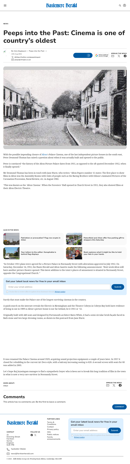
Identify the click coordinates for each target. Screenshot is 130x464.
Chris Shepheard (20, 51)
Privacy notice (60, 292)
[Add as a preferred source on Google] (102, 55)
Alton (44, 154)
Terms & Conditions (51, 423)
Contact (50, 427)
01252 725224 (20, 449)
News (5, 24)
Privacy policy (53, 429)
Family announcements (53, 438)
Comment (119, 407)
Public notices (53, 434)
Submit (117, 287)
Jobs (49, 432)
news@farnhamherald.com (22, 453)
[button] (5, 5)
